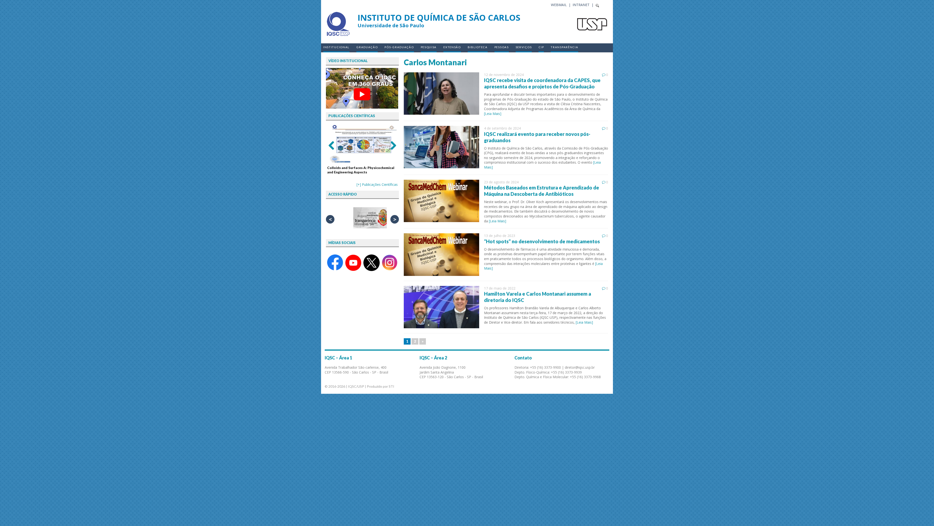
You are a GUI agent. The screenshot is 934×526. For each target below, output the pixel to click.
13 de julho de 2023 (499, 235)
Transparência (564, 47)
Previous (333, 145)
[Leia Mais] (492, 113)
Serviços (524, 47)
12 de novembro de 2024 (504, 74)
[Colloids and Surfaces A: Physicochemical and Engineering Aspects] (362, 144)
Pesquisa (429, 47)
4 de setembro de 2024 (502, 128)
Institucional (336, 47)
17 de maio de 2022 (499, 288)
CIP (541, 47)
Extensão (452, 47)
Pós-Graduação (399, 47)
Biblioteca (478, 47)
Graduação (367, 47)
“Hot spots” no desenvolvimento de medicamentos (542, 241)
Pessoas (501, 47)
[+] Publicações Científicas (377, 184)
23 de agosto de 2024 (501, 182)
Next (391, 145)
